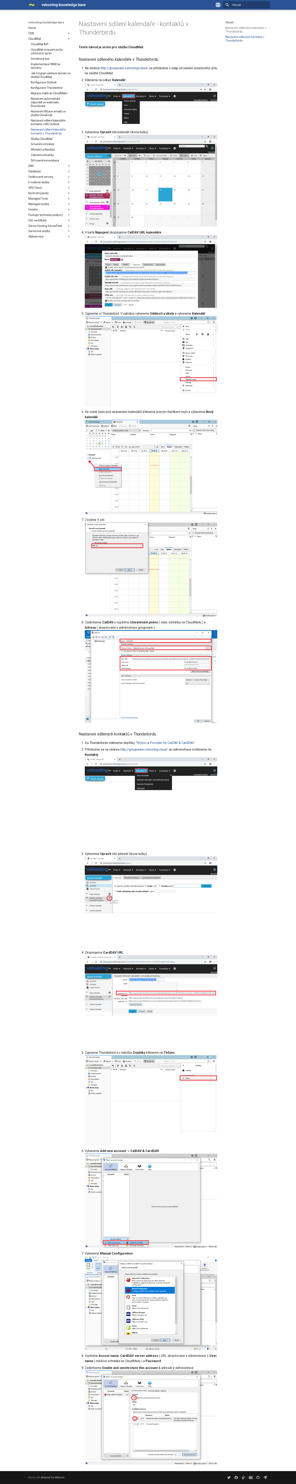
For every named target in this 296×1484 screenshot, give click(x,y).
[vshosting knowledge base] (32, 5)
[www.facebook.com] (236, 1477)
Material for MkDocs (52, 1477)
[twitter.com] (229, 1477)
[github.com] (258, 1477)
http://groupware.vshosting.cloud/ (124, 68)
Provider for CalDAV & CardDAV (172, 743)
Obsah (229, 22)
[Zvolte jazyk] (218, 5)
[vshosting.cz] (243, 1477)
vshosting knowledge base (46, 22)
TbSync (141, 743)
